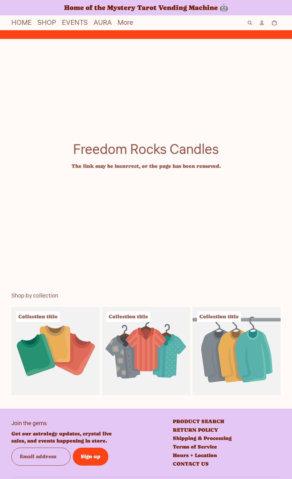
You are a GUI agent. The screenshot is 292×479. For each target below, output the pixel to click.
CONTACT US (191, 464)
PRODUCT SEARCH (198, 421)
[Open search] (250, 23)
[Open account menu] (262, 23)
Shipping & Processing (202, 438)
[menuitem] (125, 23)
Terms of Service (195, 447)
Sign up (90, 456)
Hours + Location (195, 455)
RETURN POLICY (195, 430)
